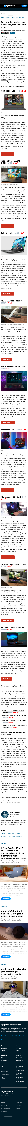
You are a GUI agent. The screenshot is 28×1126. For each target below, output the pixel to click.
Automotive (4, 1060)
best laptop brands (13, 73)
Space (17, 1050)
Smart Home (4, 1055)
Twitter (9, 1035)
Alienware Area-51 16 (10, 651)
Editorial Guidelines (5, 1074)
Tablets (17, 1046)
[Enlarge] (25, 95)
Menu (1, 6)
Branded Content (20, 1070)
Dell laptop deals (16, 75)
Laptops (18, 833)
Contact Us (3, 1069)
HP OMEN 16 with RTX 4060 (11, 715)
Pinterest (19, 1035)
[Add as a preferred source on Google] (5, 33)
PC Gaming (3, 836)
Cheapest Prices (10, 833)
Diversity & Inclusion (5, 1108)
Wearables (18, 1048)
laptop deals (4, 79)
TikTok (16, 1035)
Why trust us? (10, 15)
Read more (6, 898)
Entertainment (4, 1058)
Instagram (5, 1035)
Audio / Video (4, 1053)
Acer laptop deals (6, 75)
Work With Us (4, 1105)
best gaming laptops (7, 50)
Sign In (24, 5)
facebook (10, 816)
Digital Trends (8, 7)
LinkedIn (23, 1035)
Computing (4, 1048)
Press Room (18, 1105)
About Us (3, 1066)
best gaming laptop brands (18, 521)
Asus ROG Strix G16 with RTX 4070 (13, 710)
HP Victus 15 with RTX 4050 (11, 720)
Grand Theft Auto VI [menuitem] (5, 9)
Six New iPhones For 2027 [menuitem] (16, 9)
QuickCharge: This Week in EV (15, 836)
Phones (3, 1046)
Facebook (1, 1035)
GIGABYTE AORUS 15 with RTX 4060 (14, 725)
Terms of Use (4, 1111)
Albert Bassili (12, 30)
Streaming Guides (20, 1053)
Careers (3, 1102)
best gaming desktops (17, 61)
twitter (13, 816)
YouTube (12, 1035)
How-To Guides (19, 1058)
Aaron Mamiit (5, 30)
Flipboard (1, 1039)
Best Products (19, 1055)
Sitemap (18, 1108)
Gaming (3, 833)
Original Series (19, 1060)
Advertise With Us (5, 1071)
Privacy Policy (19, 1102)
